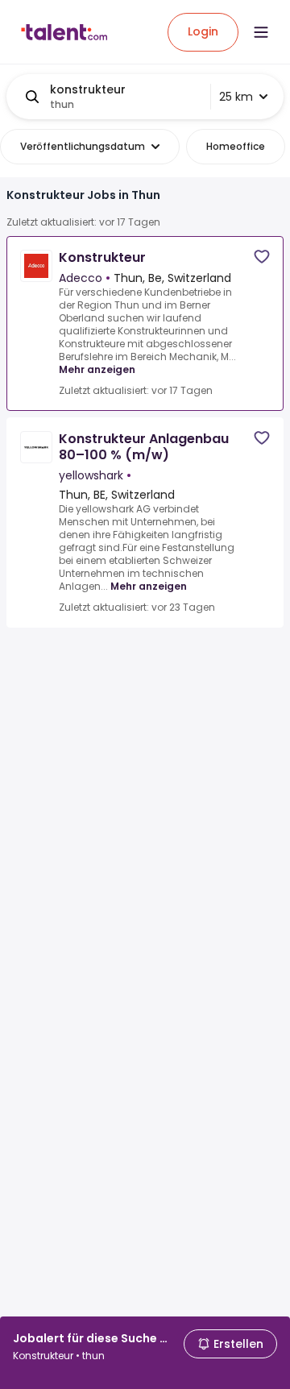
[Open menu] (261, 32)
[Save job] (262, 256)
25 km (236, 97)
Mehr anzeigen (97, 369)
